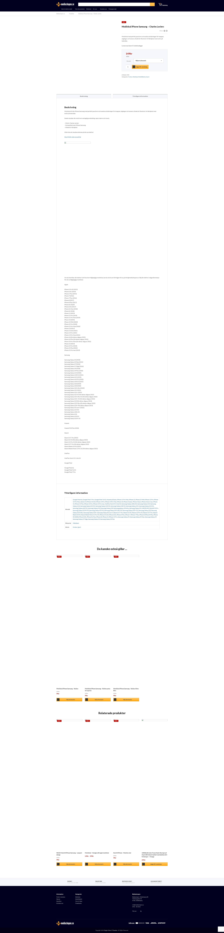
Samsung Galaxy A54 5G (80, 508)
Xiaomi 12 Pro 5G (137, 512)
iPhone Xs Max (91, 517)
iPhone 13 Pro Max (111, 502)
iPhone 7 (127, 515)
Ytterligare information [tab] (140, 96)
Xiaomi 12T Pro (148, 512)
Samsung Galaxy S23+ (90, 512)
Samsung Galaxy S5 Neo (137, 517)
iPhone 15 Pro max (98, 504)
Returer (58, 899)
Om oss (95, 9)
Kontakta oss (103, 9)
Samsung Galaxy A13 (143, 504)
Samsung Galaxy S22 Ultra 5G (113, 510)
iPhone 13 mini (91, 502)
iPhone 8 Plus (149, 515)
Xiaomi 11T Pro (118, 512)
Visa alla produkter (80, 9)
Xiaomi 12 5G (127, 512)
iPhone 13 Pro (100, 502)
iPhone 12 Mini (140, 499)
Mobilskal (88, 9)
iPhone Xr (99, 517)
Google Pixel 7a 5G (100, 499)
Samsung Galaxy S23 (145, 510)
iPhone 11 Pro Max (123, 499)
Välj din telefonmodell (66, 9)
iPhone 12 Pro (149, 499)
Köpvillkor (58, 901)
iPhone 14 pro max (147, 502)
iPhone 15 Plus (79, 504)
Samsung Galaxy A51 (132, 506)
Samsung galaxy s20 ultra (121, 508)
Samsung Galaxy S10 (94, 508)
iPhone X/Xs (82, 517)
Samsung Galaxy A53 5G (146, 506)
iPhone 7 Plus (135, 515)
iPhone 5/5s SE (104, 515)
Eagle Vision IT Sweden (110, 930)
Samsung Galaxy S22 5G (96, 510)
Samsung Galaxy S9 (94, 519)
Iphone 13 (83, 502)
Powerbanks (78, 903)
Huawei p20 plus (112, 499)
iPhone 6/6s (112, 515)
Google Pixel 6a (77, 499)
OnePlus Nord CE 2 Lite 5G (113, 504)
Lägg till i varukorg (141, 67)
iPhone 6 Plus (121, 515)
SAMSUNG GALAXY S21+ (150, 508)
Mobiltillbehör (142, 77)
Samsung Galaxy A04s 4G (129, 504)
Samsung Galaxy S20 (107, 508)
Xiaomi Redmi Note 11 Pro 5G (90, 515)
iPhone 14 (120, 502)
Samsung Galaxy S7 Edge (80, 519)
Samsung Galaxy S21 (135, 508)
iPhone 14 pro (137, 502)
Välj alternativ (70, 699)
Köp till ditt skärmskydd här (72, 137)
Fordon (130, 77)
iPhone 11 (105, 517)
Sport (147, 77)
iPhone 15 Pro (88, 504)
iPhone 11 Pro (113, 517)
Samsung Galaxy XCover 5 (105, 512)
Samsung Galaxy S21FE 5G (81, 510)
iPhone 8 (142, 515)
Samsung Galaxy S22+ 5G (130, 510)
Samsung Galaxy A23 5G (87, 506)
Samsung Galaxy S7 (151, 517)
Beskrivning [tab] (84, 96)
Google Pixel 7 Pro (88, 499)
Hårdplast (76, 523)
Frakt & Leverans (60, 897)
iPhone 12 (132, 499)
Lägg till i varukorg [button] (156, 864)
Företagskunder (112, 9)
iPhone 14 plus (128, 502)
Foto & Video (78, 901)
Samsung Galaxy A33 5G (103, 506)
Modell (129, 61)
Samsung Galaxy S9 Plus (107, 519)
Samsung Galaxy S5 (124, 517)
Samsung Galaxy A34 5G (118, 506)
